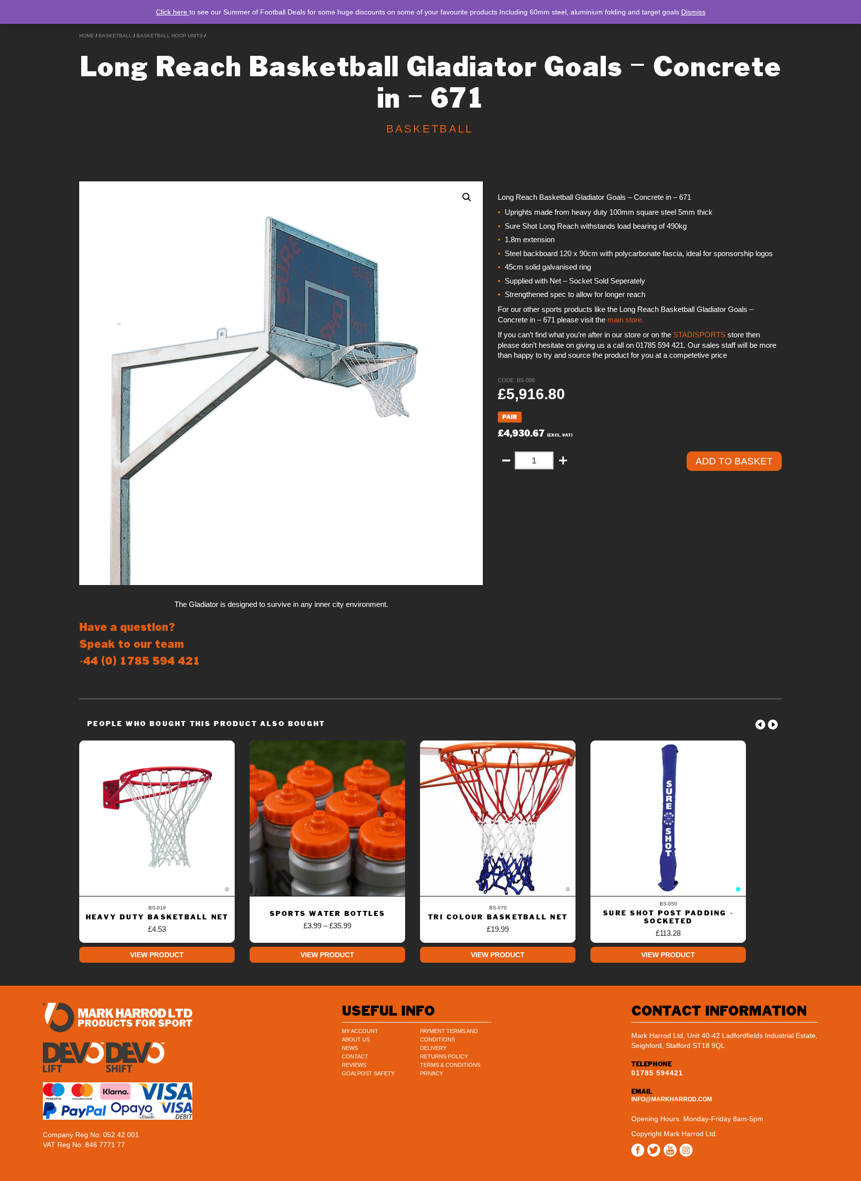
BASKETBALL (115, 35)
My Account (360, 1031)
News (350, 1048)
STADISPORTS (698, 335)
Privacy (431, 1073)
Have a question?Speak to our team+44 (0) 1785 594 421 (139, 644)
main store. (625, 320)
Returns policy (444, 1056)
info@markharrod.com (671, 1099)
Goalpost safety (368, 1073)
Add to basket (734, 461)
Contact (355, 1056)
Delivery (433, 1048)
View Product (157, 955)
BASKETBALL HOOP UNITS (170, 35)
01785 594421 (657, 1073)
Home (86, 35)
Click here (172, 12)
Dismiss (693, 12)
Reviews (354, 1065)
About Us (356, 1039)
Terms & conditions (450, 1065)
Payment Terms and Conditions (449, 1035)
